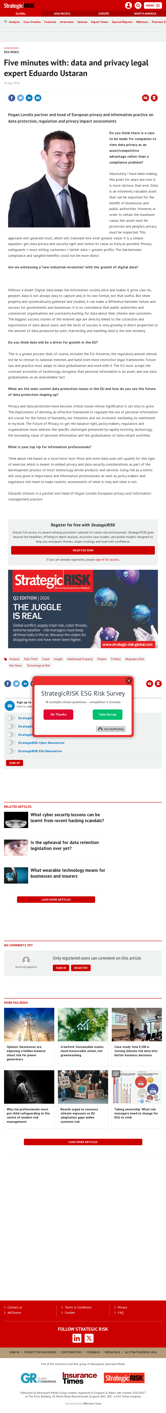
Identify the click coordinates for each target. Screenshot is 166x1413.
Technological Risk (38, 665)
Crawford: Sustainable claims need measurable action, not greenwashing (82, 1051)
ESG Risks (11, 52)
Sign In (14, 1352)
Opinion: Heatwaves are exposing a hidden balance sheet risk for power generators (26, 1053)
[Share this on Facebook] (11, 98)
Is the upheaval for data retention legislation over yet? (65, 845)
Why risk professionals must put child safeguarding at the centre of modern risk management (28, 1115)
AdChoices (14, 1312)
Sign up (14, 763)
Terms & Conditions (78, 1307)
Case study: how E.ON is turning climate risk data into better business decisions (135, 1051)
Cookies (70, 1312)
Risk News (16, 665)
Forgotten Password (40, 1352)
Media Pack (112, 1352)
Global (21, 13)
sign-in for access (107, 559)
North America (145, 13)
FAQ (120, 1312)
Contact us (14, 1307)
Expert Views (99, 22)
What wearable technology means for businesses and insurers (68, 873)
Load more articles (56, 899)
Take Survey (108, 714)
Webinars (142, 22)
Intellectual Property (80, 659)
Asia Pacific (62, 13)
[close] (157, 89)
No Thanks (58, 714)
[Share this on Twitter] (20, 98)
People (102, 659)
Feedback (93, 1352)
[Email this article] (38, 98)
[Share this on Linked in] (29, 98)
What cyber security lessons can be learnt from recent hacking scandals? (67, 817)
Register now (83, 550)
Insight (58, 659)
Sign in (106, 89)
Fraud (45, 659)
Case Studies (32, 22)
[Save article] (154, 98)
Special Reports (122, 22)
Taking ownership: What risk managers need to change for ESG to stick (136, 1113)
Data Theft (30, 659)
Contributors (71, 1352)
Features (50, 22)
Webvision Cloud (92, 1403)
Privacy (122, 1307)
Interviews (67, 22)
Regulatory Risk (135, 659)
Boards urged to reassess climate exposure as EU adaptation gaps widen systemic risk (79, 1115)
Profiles (116, 659)
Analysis (14, 22)
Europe (104, 13)
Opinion (82, 22)
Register (80, 968)
